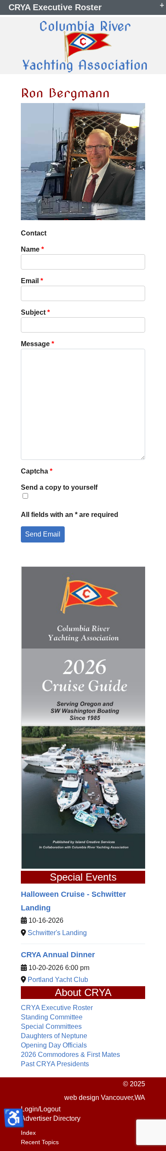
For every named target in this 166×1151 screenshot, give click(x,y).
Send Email (42, 534)
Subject (35, 312)
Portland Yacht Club (58, 979)
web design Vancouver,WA (104, 1097)
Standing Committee (52, 1017)
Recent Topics (40, 1142)
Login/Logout (40, 1109)
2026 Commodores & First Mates (70, 1054)
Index (28, 1132)
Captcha (36, 471)
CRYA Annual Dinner (58, 954)
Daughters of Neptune (54, 1035)
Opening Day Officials (54, 1045)
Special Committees (51, 1026)
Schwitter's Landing (57, 932)
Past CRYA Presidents (55, 1064)
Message (37, 343)
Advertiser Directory (50, 1118)
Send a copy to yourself (59, 487)
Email (32, 280)
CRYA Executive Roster (57, 1007)
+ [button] (162, 4)
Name (32, 249)
